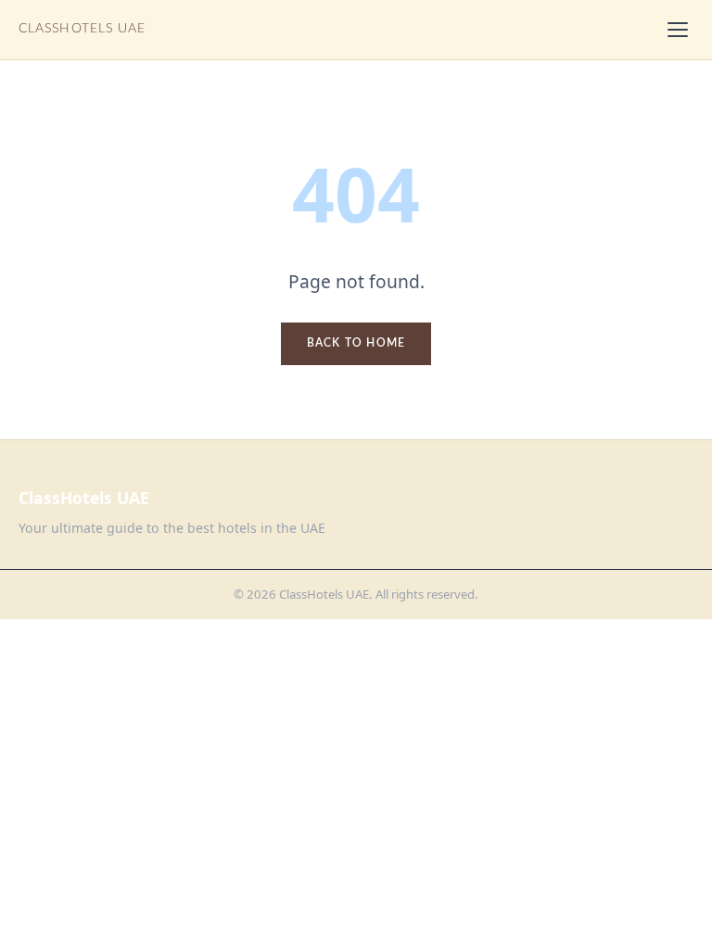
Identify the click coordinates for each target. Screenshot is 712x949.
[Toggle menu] (677, 30)
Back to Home (356, 342)
